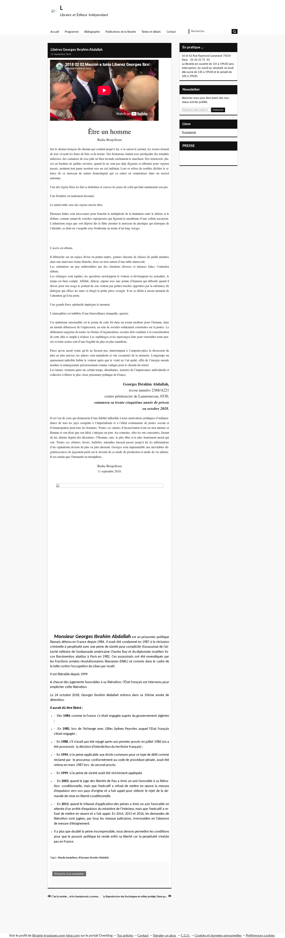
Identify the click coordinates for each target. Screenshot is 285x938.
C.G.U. (185, 935)
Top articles (125, 935)
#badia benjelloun (67, 858)
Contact (171, 32)
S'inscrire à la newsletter (69, 873)
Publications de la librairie (120, 32)
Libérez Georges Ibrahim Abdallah (77, 49)
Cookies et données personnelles (218, 935)
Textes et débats (151, 32)
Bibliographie (92, 32)
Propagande (189, 132)
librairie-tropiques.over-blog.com (56, 935)
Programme (72, 32)
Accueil (54, 32)
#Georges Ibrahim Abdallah (94, 858)
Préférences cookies (260, 935)
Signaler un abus (165, 935)
